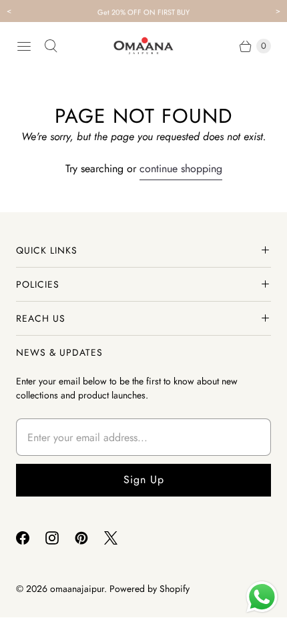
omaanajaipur (77, 588)
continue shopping (180, 168)
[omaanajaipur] (143, 45)
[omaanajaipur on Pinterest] (89, 538)
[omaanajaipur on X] (118, 538)
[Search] (50, 46)
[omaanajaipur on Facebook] (30, 538)
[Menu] (24, 46)
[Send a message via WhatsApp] (262, 597)
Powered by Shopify (149, 588)
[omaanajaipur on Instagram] (60, 538)
